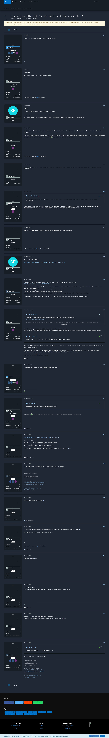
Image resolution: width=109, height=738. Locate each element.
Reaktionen (8, 56)
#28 (104, 256)
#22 (104, 69)
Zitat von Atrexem (31, 647)
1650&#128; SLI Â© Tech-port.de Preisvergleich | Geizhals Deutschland (41, 437)
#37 (104, 555)
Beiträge (7, 58)
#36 (104, 526)
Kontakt (41, 728)
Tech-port (12, 714)
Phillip (13, 18)
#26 (104, 191)
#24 (104, 128)
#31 (104, 364)
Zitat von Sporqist (31, 336)
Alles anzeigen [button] (64, 324)
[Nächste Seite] (18, 30)
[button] (9, 702)
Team (41, 727)
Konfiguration (41, 712)
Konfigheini (19, 714)
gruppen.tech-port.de (38, 24)
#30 (104, 310)
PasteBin (15, 727)
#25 (104, 164)
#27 (104, 227)
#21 (104, 35)
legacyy (37, 546)
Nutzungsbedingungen (67, 725)
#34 (104, 463)
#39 (104, 613)
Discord (15, 728)
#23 (104, 105)
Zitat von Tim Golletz (32, 196)
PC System (49, 712)
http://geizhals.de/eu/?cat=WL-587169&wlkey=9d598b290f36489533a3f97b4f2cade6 (44, 262)
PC (14, 712)
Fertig (6, 714)
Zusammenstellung (22, 712)
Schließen (102, 736)
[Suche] (102, 2)
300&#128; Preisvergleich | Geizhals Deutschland (36, 283)
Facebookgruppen (15, 725)
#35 (104, 497)
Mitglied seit (8, 59)
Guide (29, 712)
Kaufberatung (8, 712)
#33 (104, 434)
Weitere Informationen (94, 736)
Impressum (67, 728)
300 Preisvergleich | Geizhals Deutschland (35, 319)
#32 (104, 398)
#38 (104, 584)
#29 (104, 279)
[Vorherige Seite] (5, 30)
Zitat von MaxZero (31, 314)
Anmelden (96, 2)
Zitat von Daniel (30, 403)
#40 (104, 642)
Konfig (34, 712)
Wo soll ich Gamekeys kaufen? (32, 488)
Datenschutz (67, 727)
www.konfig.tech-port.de (30, 714)
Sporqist (38, 248)
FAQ (42, 725)
